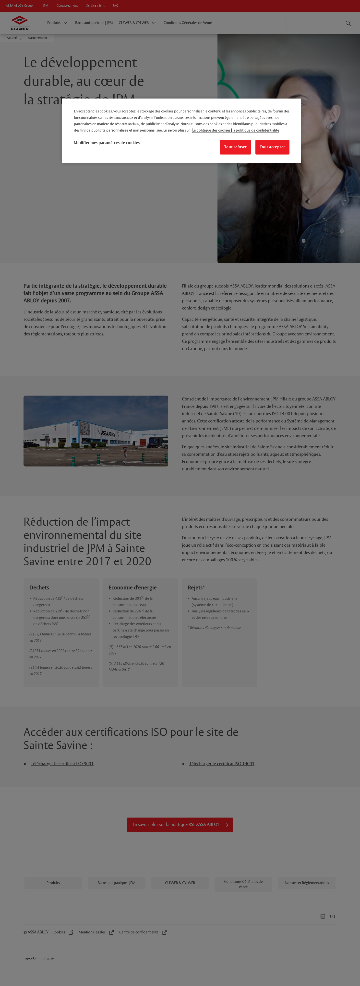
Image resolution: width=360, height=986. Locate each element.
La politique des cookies (211, 130)
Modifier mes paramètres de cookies (107, 143)
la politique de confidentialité (255, 130)
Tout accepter (272, 147)
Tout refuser (235, 147)
